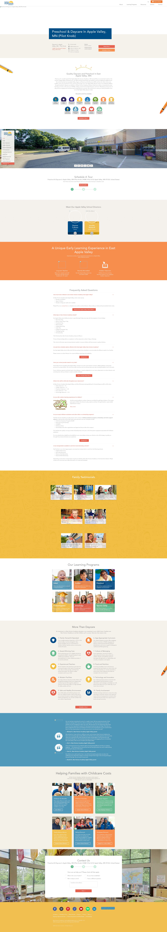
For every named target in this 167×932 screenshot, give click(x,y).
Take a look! (73, 406)
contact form (65, 305)
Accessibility (89, 916)
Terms (89, 914)
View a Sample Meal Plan (83, 375)
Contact (160, 4)
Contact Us (83, 357)
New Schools (72, 914)
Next (83, 891)
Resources (143, 4)
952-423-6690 (73, 44)
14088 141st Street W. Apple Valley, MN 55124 (59, 49)
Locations (55, 914)
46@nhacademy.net (74, 46)
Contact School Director (82, 809)
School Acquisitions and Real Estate (75, 916)
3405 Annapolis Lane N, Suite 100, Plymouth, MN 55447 (66, 921)
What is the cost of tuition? (75, 875)
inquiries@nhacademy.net (70, 920)
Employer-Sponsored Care (59, 916)
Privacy (84, 914)
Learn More (58, 809)
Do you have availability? (93, 875)
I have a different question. (94, 878)
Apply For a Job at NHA (104, 843)
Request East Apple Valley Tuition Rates (83, 309)
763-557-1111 (81, 920)
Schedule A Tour (106, 50)
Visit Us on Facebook (74, 51)
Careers (152, 4)
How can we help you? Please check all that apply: (83, 872)
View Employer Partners (104, 809)
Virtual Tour (106, 46)
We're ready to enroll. (73, 878)
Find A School (157, 1)
